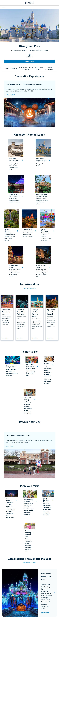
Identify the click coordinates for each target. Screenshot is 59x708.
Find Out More (10, 95)
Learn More (9, 446)
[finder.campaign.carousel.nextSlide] (54, 593)
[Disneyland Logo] (29, 2)
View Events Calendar (29, 562)
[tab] (29, 593)
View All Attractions (30, 288)
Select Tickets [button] (29, 61)
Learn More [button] (5, 338)
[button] (4, 7)
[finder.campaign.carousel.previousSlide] (4, 593)
